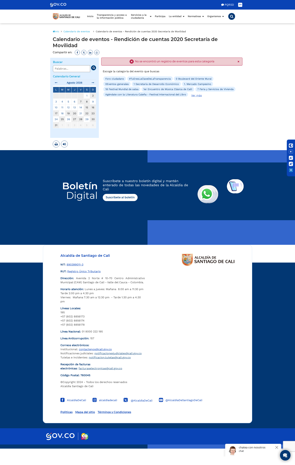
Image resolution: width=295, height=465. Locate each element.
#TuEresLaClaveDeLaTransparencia (150, 78)
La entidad (175, 16)
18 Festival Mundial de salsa (121, 89)
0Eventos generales (117, 84)
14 (80, 107)
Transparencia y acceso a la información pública (112, 16)
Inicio (90, 16)
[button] (231, 16)
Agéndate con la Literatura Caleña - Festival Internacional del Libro (145, 94)
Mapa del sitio (85, 412)
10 (56, 107)
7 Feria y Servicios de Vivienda (215, 89)
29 (86, 119)
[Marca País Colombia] (85, 436)
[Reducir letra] (291, 158)
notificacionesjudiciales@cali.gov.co (118, 353)
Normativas (194, 16)
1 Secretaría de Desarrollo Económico (156, 84)
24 (56, 119)
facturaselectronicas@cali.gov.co (100, 368)
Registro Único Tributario (84, 271)
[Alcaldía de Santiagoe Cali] (66, 16)
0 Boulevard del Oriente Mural (194, 78)
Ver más (196, 95)
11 (62, 107)
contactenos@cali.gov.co (95, 349)
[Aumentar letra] (291, 164)
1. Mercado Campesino (197, 84)
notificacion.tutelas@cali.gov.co (110, 357)
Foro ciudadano (114, 78)
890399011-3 (75, 264)
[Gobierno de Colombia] (61, 5)
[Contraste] (291, 145)
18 (62, 113)
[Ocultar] (291, 170)
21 (80, 113)
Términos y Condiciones (114, 412)
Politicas (66, 412)
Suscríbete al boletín (120, 197)
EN (240, 5)
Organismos (214, 16)
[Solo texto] (291, 152)
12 (68, 107)
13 (74, 107)
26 (68, 119)
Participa (160, 16)
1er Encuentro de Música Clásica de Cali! (167, 89)
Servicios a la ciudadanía (138, 16)
